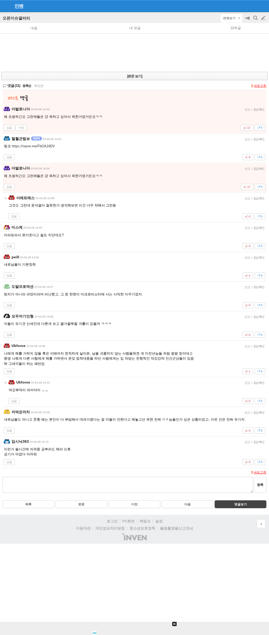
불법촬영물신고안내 (176, 528)
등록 (260, 485)
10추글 (235, 28)
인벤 (18, 6)
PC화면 (128, 521)
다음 (187, 504)
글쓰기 (263, 18)
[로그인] (253, 5)
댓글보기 (240, 504)
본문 (81, 504)
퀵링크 (145, 521)
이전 (134, 504)
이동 (21, 127)
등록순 (27, 86)
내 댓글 (135, 28)
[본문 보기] (134, 76)
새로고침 (260, 86)
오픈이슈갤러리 (16, 18)
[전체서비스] (263, 5)
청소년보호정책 (142, 528)
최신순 (39, 86)
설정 (159, 521)
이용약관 (83, 528)
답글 (9, 127)
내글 (33, 28)
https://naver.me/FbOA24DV (33, 146)
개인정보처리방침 (110, 528)
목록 (28, 504)
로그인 (112, 521)
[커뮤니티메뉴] (5, 6)
